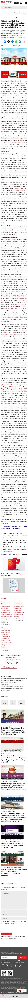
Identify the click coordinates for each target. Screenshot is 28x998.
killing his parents (11, 663)
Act (4, 192)
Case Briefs (4, 726)
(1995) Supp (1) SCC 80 (12, 334)
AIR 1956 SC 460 (21, 298)
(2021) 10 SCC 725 (12, 296)
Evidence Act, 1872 (7, 279)
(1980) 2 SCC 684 (15, 387)
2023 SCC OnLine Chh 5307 (10, 521)
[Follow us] (3, 965)
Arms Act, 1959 (19, 142)
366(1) (14, 91)
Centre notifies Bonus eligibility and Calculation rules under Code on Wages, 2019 (13, 845)
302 (11, 188)
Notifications (16, 841)
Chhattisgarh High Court (13, 655)
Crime (14, 657)
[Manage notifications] (3, 995)
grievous (18, 659)
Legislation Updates (6, 841)
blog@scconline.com (5, 962)
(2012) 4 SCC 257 (7, 395)
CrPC (23, 201)
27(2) (7, 142)
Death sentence (10, 659)
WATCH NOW (17, 867)
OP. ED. (8, 754)
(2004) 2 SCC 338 (6, 385)
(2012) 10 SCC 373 (17, 308)
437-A (20, 514)
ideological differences (12, 661)
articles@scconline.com (20, 962)
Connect (16, 2)
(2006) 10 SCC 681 (17, 304)
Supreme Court (12, 781)
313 (16, 201)
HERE (18, 554)
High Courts (11, 726)
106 (21, 277)
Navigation (14, 996)
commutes (9, 657)
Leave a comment (10, 667)
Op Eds (3, 754)
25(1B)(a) (21, 140)
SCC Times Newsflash (7, 867)
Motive (19, 663)
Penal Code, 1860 (21, 188)
